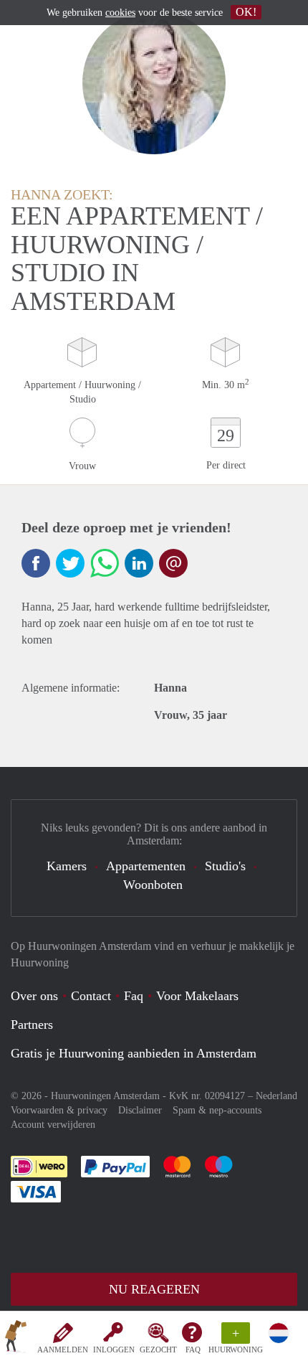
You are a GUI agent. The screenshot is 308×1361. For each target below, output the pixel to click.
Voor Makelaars (197, 996)
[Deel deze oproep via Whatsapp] (104, 563)
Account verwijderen (53, 1124)
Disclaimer (140, 1110)
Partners (32, 1024)
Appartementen (146, 866)
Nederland (276, 1096)
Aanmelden (62, 1349)
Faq (133, 996)
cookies (120, 12)
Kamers (67, 866)
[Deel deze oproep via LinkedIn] (139, 563)
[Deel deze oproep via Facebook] (35, 563)
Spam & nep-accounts (217, 1110)
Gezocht (158, 1349)
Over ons (34, 996)
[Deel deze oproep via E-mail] (173, 563)
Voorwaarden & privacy (59, 1110)
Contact (91, 996)
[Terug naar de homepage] (16, 1338)
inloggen (114, 1349)
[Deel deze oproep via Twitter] (70, 563)
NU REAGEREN (154, 1289)
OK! (246, 12)
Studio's (225, 866)
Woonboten (153, 884)
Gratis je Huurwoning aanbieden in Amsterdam (133, 1053)
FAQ (193, 1349)
